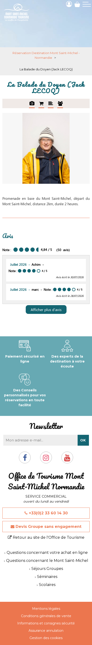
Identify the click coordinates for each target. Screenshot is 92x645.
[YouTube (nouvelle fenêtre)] (67, 459)
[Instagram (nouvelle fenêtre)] (46, 459)
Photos (32, 103)
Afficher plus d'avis (46, 309)
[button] (77, 4)
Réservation (41, 103)
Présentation (50, 103)
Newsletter (46, 426)
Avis (60, 103)
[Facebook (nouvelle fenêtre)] (25, 459)
